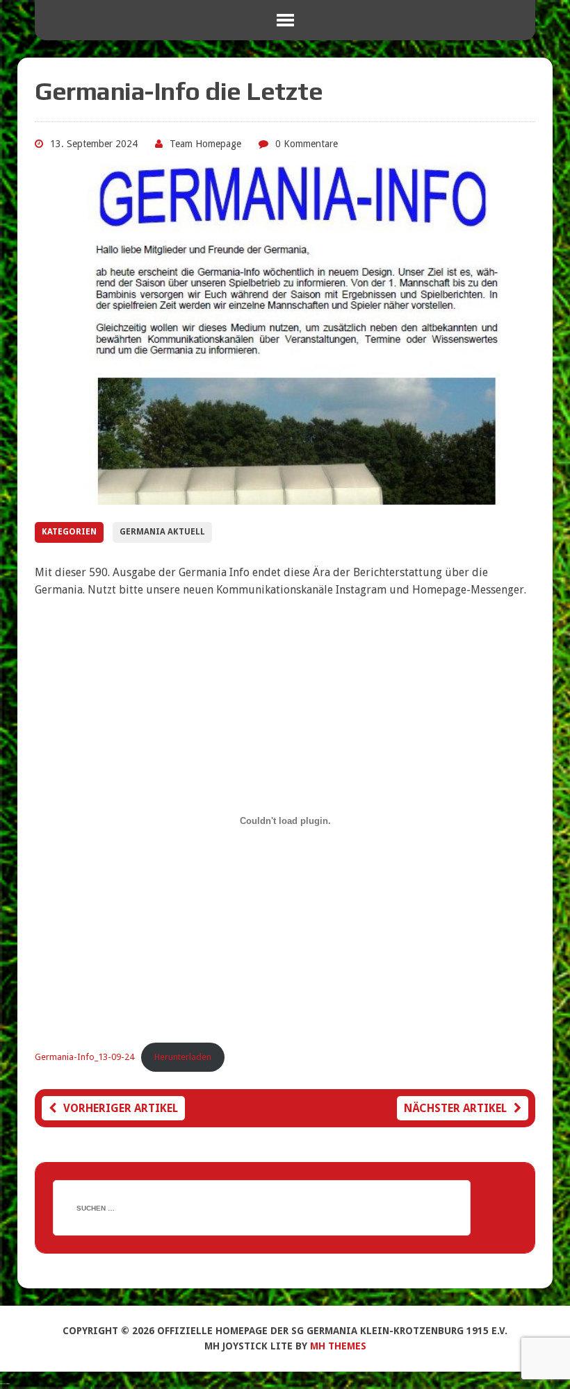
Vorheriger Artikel (120, 1108)
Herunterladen (182, 1057)
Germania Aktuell (162, 532)
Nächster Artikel (455, 1108)
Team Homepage (205, 143)
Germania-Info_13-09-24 (84, 1057)
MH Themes (338, 1346)
